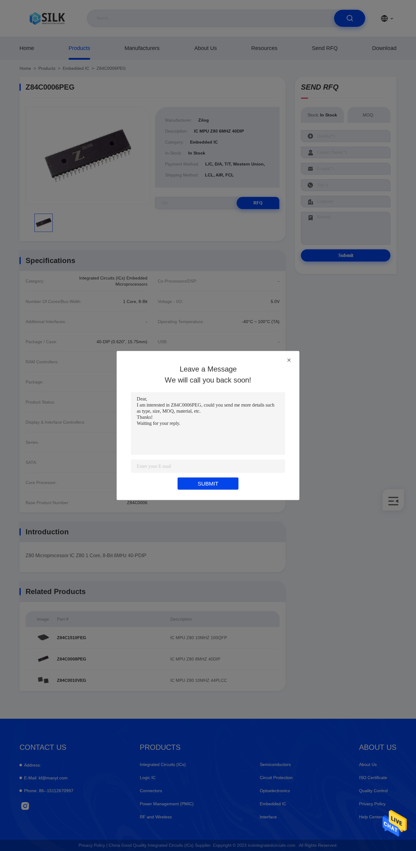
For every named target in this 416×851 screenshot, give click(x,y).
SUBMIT (208, 484)
